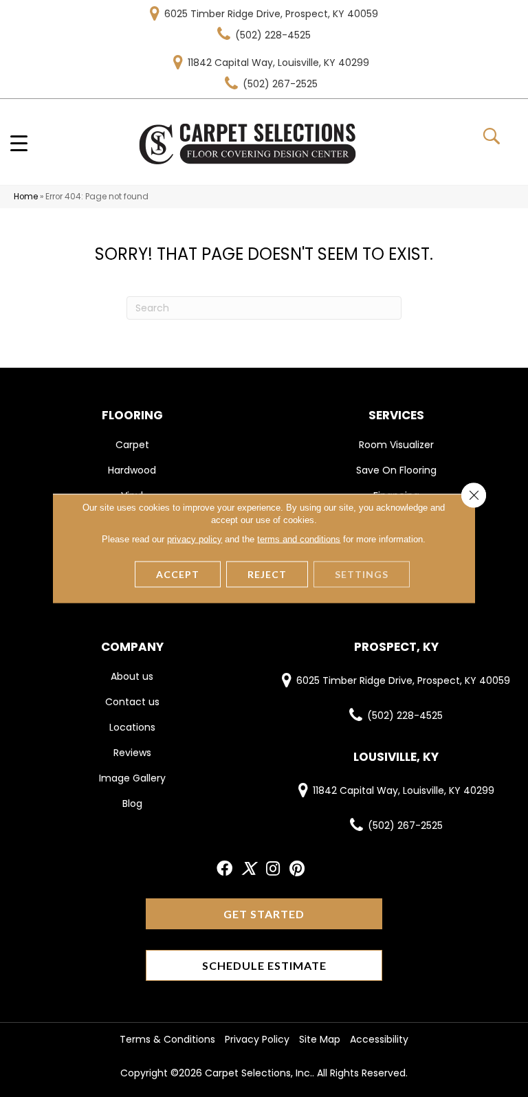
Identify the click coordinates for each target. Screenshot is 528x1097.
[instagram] (273, 869)
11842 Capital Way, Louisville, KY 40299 (278, 62)
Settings (361, 574)
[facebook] (224, 869)
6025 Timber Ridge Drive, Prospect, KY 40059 (271, 14)
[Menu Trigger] (19, 143)
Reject (267, 574)
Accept (177, 574)
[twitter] (248, 869)
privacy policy (194, 539)
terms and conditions (298, 539)
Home (26, 196)
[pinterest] (297, 869)
